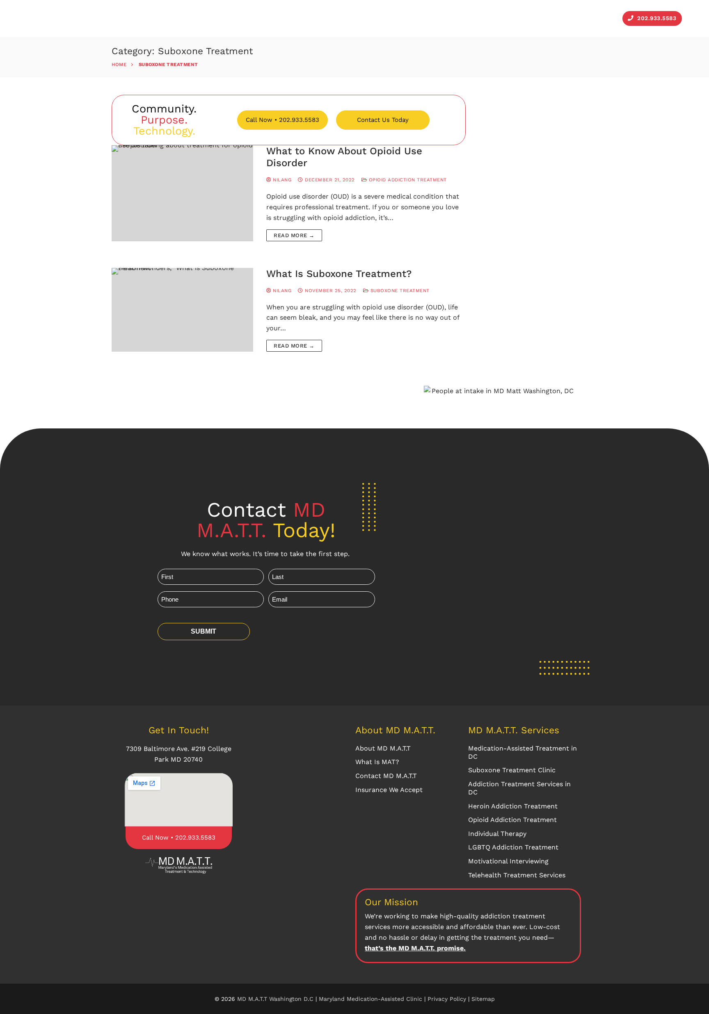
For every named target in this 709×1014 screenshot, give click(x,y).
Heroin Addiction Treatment (513, 806)
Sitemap (483, 999)
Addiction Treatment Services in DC (519, 788)
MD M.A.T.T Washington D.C (275, 999)
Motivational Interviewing (508, 861)
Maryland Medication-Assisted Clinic (370, 999)
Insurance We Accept (389, 790)
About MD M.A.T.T (383, 748)
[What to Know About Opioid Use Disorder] (182, 193)
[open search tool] (692, 18)
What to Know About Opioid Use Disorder (344, 157)
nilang (281, 180)
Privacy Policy (448, 999)
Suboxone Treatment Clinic (512, 770)
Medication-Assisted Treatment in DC (522, 752)
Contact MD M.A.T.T (386, 776)
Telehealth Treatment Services (516, 875)
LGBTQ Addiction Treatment (513, 847)
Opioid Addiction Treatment (407, 180)
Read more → (294, 235)
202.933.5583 (656, 18)
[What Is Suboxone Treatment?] (182, 310)
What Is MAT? (377, 762)
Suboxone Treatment (399, 290)
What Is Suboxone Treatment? (339, 273)
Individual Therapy (497, 834)
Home (119, 64)
